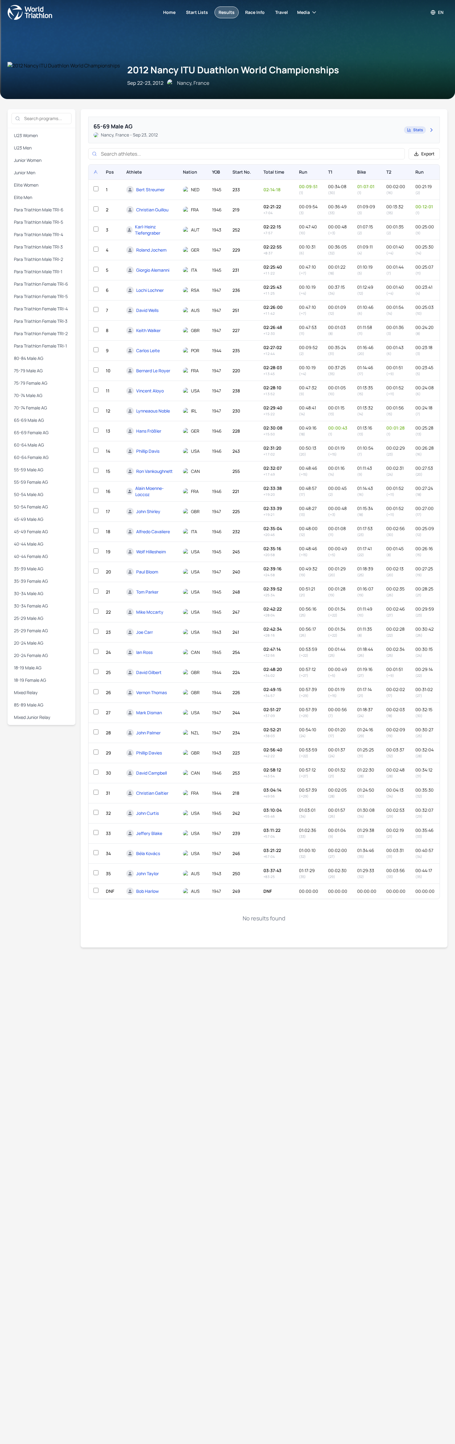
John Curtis (147, 813)
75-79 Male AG (28, 371)
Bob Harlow (147, 891)
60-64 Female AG (31, 457)
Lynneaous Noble (153, 411)
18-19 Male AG (27, 668)
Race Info (255, 12)
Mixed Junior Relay (32, 717)
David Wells (147, 310)
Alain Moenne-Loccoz (149, 491)
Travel (281, 12)
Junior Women (27, 160)
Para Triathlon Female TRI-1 (40, 346)
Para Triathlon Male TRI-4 (38, 234)
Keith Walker (148, 330)
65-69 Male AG (29, 420)
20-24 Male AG (28, 643)
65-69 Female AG (31, 432)
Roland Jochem (151, 250)
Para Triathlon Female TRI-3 (40, 321)
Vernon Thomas (151, 692)
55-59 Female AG (31, 482)
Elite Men (23, 197)
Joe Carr (144, 632)
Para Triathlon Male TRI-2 (38, 259)
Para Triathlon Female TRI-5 (41, 296)
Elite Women (26, 185)
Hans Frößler (148, 431)
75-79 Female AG (30, 383)
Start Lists (197, 12)
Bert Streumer (150, 189)
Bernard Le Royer (153, 371)
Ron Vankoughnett (154, 471)
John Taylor (147, 873)
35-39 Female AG (31, 581)
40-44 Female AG (31, 556)
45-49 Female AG (31, 531)
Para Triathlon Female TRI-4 (41, 309)
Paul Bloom (147, 572)
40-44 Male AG (28, 544)
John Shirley (148, 511)
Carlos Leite (148, 350)
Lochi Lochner (150, 290)
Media (303, 12)
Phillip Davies (149, 753)
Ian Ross (144, 652)
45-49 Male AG (28, 519)
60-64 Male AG (29, 445)
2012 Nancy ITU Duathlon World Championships (233, 69)
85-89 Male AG (28, 705)
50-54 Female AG (31, 507)
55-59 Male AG (28, 470)
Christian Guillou (152, 210)
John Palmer (148, 733)
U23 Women (26, 135)
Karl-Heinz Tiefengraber (147, 230)
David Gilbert (149, 672)
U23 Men (23, 148)
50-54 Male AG (28, 494)
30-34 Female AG (31, 606)
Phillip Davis (147, 451)
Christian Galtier (152, 793)
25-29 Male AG (28, 618)
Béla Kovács (148, 853)
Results (227, 12)
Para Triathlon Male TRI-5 (38, 222)
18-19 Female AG (30, 680)
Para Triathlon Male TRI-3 (38, 247)
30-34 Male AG (28, 593)
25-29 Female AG (31, 630)
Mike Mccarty (149, 612)
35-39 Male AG (28, 569)
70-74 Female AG (30, 408)
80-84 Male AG (28, 358)
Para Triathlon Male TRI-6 (38, 210)
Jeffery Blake (149, 833)
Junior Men (24, 172)
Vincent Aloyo (150, 391)
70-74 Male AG (28, 395)
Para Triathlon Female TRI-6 (41, 284)
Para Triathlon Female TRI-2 (41, 333)
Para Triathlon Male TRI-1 (38, 272)
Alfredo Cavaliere (153, 531)
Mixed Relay (25, 692)
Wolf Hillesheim (151, 552)
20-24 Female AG (31, 655)
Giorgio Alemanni (152, 270)
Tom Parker (147, 592)
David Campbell (151, 773)
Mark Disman (149, 713)
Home (169, 12)
